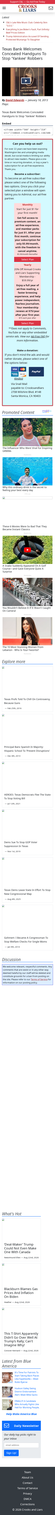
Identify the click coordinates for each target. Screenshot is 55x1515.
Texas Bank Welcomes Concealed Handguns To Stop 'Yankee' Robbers (24, 53)
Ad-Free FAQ (38, 336)
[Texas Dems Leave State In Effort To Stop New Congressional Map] (27, 871)
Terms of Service (39, 979)
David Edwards (15, 100)
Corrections (27, 1504)
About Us (27, 1477)
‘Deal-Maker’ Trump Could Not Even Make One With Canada (20, 1248)
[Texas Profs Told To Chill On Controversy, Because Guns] (27, 680)
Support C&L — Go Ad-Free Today (27, 1)
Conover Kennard (12, 1350)
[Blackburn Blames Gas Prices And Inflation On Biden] (21, 1274)
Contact (27, 1483)
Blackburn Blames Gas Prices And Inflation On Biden (21, 1293)
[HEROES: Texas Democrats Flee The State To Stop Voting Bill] (27, 776)
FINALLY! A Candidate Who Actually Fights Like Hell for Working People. (27, 1404)
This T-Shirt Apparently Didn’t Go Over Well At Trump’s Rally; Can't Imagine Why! (21, 1339)
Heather (7, 1302)
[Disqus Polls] (27, 1021)
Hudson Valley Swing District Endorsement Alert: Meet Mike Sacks (26, 1391)
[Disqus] (27, 1092)
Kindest (18, 378)
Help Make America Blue (21, 1414)
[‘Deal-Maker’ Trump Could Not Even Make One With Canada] (21, 1229)
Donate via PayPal (36, 372)
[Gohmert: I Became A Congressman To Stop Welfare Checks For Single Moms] (27, 919)
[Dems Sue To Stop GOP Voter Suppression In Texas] (27, 824)
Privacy (27, 1493)
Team (27, 1472)
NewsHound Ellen (12, 1257)
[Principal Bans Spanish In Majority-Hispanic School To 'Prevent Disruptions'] (27, 728)
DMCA (28, 1499)
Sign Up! (11, 1452)
